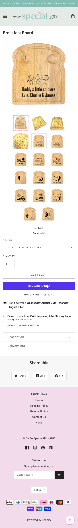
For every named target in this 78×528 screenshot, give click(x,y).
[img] (27, 447)
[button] (39, 337)
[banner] (38, 16)
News (39, 422)
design (7, 240)
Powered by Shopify (39, 520)
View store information (23, 325)
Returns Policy (39, 411)
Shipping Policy (39, 405)
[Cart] (73, 16)
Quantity (9, 256)
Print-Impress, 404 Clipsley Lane (50, 316)
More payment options (39, 294)
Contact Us (39, 417)
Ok (59, 474)
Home (39, 400)
